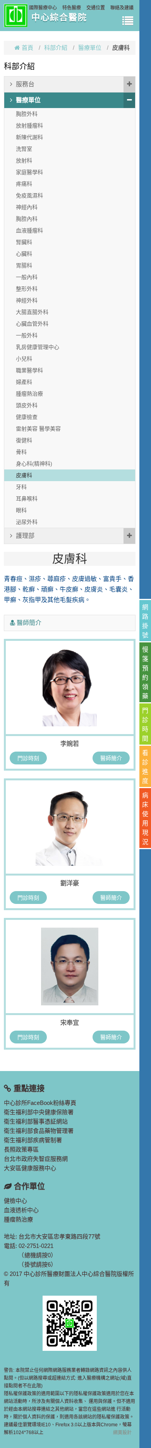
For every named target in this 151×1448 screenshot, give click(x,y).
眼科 (21, 510)
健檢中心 (15, 1200)
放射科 (24, 160)
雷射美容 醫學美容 (38, 429)
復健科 (24, 440)
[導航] (128, 21)
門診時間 (145, 724)
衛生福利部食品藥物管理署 (39, 1130)
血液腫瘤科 (29, 230)
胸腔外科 (27, 114)
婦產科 (24, 382)
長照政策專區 (21, 1149)
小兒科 (24, 359)
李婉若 (69, 743)
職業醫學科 (29, 370)
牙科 (21, 487)
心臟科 (24, 254)
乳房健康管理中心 (37, 347)
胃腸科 (24, 265)
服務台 (25, 84)
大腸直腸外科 (32, 312)
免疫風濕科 (29, 195)
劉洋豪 (69, 883)
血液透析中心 (21, 1210)
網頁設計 (122, 1432)
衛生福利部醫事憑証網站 (36, 1121)
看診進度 (145, 767)
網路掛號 (145, 621)
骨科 (21, 452)
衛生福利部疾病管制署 (33, 1140)
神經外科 (27, 300)
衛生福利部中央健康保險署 (39, 1112)
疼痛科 (24, 184)
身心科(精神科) (34, 464)
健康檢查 (27, 417)
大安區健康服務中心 (30, 1168)
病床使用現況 (145, 818)
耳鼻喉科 (27, 498)
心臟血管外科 (32, 324)
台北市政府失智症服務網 (36, 1158)
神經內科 (27, 207)
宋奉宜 (69, 1022)
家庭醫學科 (29, 172)
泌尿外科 (27, 522)
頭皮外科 (27, 405)
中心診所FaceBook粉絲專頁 (40, 1102)
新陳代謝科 (29, 137)
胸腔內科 (27, 219)
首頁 (27, 47)
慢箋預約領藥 (145, 673)
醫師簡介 (111, 758)
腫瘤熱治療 (29, 394)
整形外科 (27, 289)
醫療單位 (89, 47)
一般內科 (27, 277)
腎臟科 (24, 242)
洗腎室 (24, 149)
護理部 (25, 535)
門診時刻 (28, 758)
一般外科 (27, 335)
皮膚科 (24, 475)
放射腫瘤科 (29, 125)
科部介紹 (55, 47)
